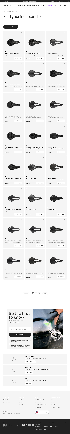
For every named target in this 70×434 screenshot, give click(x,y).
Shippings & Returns (57, 401)
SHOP (19, 5)
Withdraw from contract (58, 406)
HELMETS (24, 5)
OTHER (38, 5)
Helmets (21, 402)
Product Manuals (40, 406)
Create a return (55, 407)
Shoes (20, 399)
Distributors (7, 401)
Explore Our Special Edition (26, 1)
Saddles (21, 401)
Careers (53, 404)
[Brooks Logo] (56, 426)
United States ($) (43, 412)
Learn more (28, 383)
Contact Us (54, 402)
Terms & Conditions (40, 401)
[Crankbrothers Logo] (38, 429)
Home (4, 11)
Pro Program (6, 402)
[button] (55, 5)
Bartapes (21, 404)
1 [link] (32, 293)
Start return (29, 372)
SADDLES (29, 5)
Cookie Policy (39, 402)
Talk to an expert (30, 361)
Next (45, 293)
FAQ (52, 399)
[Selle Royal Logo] (46, 426)
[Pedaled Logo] (45, 429)
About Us (5, 399)
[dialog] (57, 5)
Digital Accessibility (41, 404)
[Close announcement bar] (68, 1)
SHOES (33, 5)
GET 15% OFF (20, 334)
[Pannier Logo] (49, 429)
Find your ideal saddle (12, 11)
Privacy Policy (39, 399)
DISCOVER (43, 5)
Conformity (38, 407)
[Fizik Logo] (51, 426)
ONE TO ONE (49, 5)
